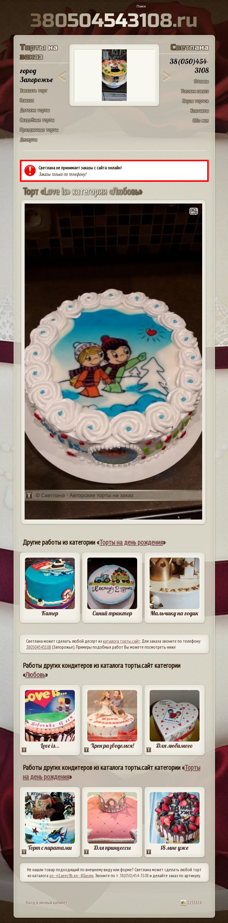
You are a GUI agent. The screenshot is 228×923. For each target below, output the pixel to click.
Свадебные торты (37, 119)
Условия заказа (195, 90)
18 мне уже (175, 847)
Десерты (28, 139)
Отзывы (201, 81)
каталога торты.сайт (121, 641)
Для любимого (174, 745)
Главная (27, 100)
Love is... (49, 745)
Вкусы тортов (196, 100)
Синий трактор (112, 613)
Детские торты (35, 110)
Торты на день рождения (131, 542)
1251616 (194, 902)
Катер (49, 613)
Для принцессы (112, 847)
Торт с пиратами (50, 847)
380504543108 (38, 647)
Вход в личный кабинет (47, 902)
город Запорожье (36, 75)
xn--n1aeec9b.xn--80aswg (71, 875)
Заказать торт (34, 90)
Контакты (200, 110)
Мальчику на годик (174, 613)
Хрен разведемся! (112, 745)
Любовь (35, 674)
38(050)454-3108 (134, 875)
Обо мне (201, 120)
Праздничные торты (39, 129)
